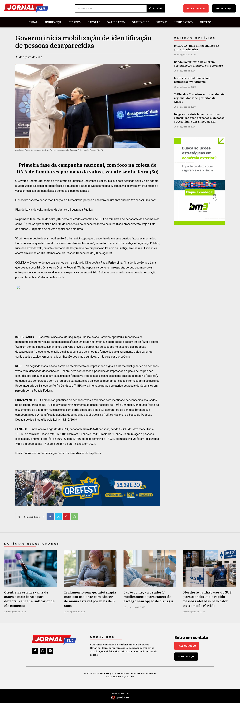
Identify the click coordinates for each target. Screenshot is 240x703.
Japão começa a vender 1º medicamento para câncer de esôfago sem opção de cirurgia (149, 597)
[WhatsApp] (74, 516)
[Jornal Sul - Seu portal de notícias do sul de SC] (37, 8)
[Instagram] (43, 651)
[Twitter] (58, 516)
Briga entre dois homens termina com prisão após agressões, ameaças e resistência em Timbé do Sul (199, 118)
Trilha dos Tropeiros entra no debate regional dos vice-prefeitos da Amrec (199, 98)
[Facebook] (50, 516)
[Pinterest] (66, 516)
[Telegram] (50, 651)
